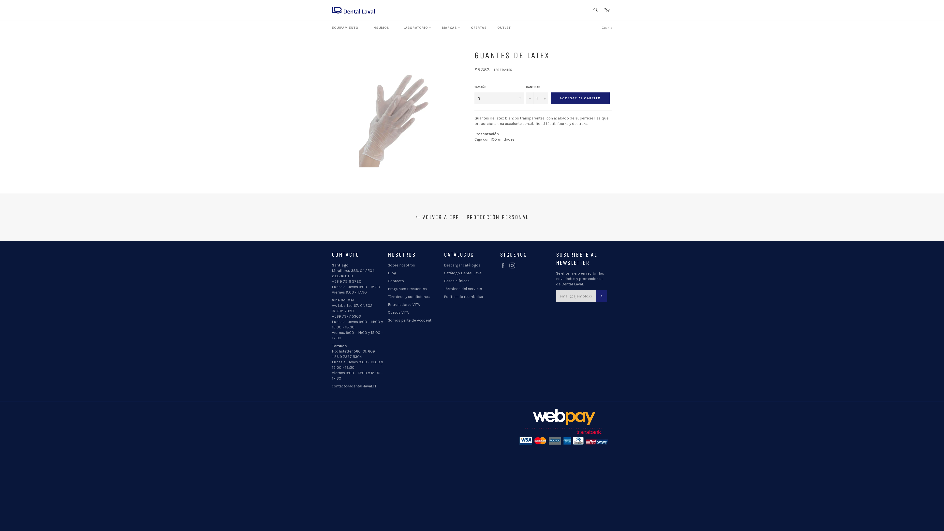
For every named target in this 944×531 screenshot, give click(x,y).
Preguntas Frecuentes (407, 288)
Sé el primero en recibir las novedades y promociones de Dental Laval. (580, 278)
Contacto (396, 281)
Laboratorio (416, 28)
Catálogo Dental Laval (463, 273)
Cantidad (533, 87)
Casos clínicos (457, 281)
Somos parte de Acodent (409, 320)
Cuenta (607, 28)
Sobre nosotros (401, 265)
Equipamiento (345, 28)
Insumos (381, 28)
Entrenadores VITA (404, 304)
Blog (392, 273)
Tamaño (480, 87)
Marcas (450, 28)
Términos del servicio (463, 288)
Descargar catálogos (462, 265)
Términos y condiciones (409, 296)
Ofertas (479, 28)
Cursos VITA (398, 312)
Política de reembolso (463, 296)
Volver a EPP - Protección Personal (474, 217)
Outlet (504, 28)
